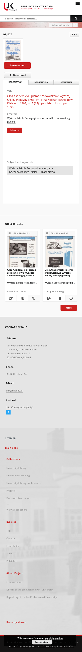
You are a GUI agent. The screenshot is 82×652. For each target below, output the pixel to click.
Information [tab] (41, 82)
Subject (10, 553)
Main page (11, 447)
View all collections (16, 509)
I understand (42, 642)
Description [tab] (15, 82)
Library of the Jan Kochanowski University (29, 589)
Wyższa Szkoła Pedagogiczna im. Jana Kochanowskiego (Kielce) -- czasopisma (32, 170)
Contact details (14, 582)
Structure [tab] (66, 82)
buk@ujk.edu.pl (14, 390)
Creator (10, 538)
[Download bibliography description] (11, 298)
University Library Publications (23, 483)
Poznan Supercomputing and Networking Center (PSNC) (41, 646)
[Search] (76, 18)
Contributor (12, 546)
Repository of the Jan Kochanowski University (31, 597)
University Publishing (18, 475)
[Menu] (77, 3)
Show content (17, 65)
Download (19, 75)
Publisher (11, 561)
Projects (11, 490)
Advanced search (60, 25)
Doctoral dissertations (18, 498)
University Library (16, 468)
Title (8, 531)
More (69, 307)
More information (54, 638)
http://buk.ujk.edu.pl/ (18, 407)
